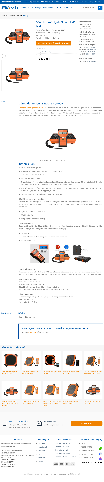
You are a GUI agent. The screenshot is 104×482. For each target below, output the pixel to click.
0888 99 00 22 (91, 61)
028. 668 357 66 (11, 460)
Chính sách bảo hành (62, 447)
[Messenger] (100, 459)
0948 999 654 (91, 49)
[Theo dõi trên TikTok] (96, 463)
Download (68, 8)
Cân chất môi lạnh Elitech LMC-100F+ (92, 402)
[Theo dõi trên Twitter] (98, 463)
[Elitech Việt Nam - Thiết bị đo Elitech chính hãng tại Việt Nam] (10, 7)
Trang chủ (5, 16)
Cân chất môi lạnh (16, 16)
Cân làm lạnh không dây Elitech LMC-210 (9, 372)
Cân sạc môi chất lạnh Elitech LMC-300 (52, 372)
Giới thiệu (36, 8)
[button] (87, 2)
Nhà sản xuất (42, 447)
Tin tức (58, 8)
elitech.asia (10, 466)
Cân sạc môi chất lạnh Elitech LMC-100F (33, 108)
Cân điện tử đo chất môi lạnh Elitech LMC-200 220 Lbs (93, 372)
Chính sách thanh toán (62, 443)
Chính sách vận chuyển (62, 453)
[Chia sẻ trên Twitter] (39, 59)
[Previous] (2, 93)
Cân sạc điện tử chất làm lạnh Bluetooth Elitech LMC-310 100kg (52, 403)
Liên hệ (25, 16)
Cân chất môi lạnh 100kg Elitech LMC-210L (71, 402)
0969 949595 (90, 54)
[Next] (9, 55)
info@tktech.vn (50, 421)
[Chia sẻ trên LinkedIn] (47, 59)
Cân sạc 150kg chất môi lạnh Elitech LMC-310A (31, 402)
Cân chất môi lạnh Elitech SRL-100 (71, 372)
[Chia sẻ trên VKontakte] (44, 59)
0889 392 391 (91, 52)
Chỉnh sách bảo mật (61, 450)
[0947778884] (100, 448)
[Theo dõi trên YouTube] (101, 463)
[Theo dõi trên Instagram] (93, 463)
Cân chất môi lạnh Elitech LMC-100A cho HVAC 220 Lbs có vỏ (10, 403)
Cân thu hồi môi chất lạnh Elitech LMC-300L (30, 372)
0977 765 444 (90, 47)
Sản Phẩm (47, 8)
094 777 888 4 (12, 462)
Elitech (45, 55)
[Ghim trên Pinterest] (42, 59)
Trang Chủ (25, 8)
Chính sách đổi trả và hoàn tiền (65, 457)
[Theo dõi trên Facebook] (91, 463)
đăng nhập (32, 332)
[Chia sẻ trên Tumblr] (49, 59)
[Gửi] (100, 8)
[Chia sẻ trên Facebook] (37, 59)
